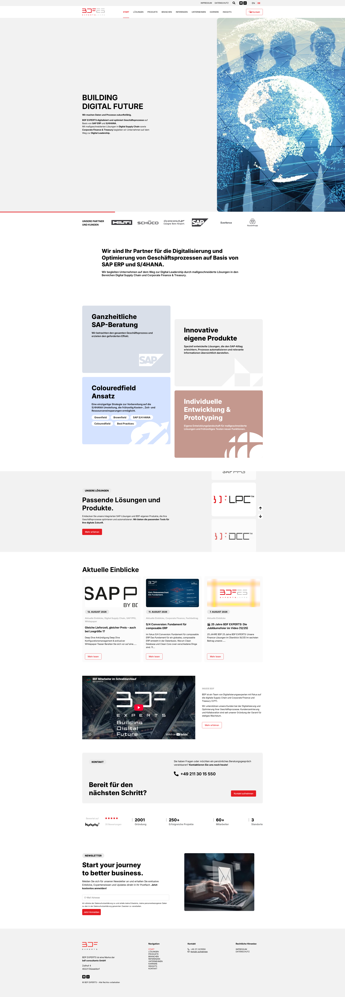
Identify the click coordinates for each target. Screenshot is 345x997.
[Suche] (234, 3)
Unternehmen (199, 11)
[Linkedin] (241, 3)
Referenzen (182, 11)
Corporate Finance (114, 618)
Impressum (206, 3)
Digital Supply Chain (237, 618)
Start (126, 11)
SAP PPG (253, 618)
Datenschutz (222, 3)
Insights (227, 11)
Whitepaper (213, 621)
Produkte (152, 11)
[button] (4, 112)
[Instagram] (245, 3)
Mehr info (223, 506)
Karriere (214, 11)
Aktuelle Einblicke (94, 618)
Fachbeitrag (131, 618)
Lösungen (138, 11)
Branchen (167, 11)
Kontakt (152, 968)
